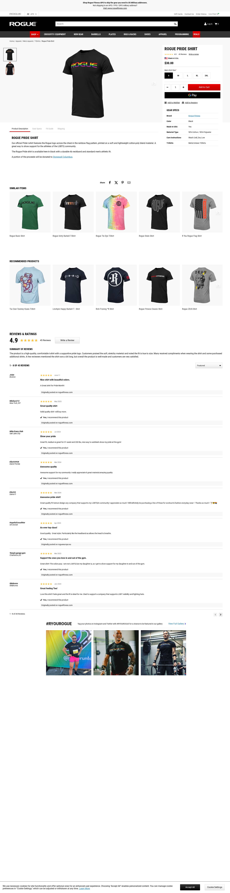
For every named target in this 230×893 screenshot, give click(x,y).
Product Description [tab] (20, 129)
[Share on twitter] (116, 182)
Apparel (18, 41)
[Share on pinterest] (122, 182)
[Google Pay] (192, 95)
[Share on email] (129, 182)
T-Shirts (37, 41)
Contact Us (189, 14)
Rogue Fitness (194, 116)
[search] (116, 23)
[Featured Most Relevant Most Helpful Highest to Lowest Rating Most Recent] (209, 365)
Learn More (84, 888)
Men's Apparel (28, 41)
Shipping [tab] (61, 129)
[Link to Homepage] (23, 24)
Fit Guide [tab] (49, 129)
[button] (175, 23)
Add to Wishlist (174, 103)
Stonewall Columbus (62, 157)
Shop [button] (33, 34)
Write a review (194, 54)
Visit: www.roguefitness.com (115, 8)
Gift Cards (178, 14)
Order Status (201, 14)
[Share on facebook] (109, 182)
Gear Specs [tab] (37, 129)
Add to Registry (191, 103)
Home (12, 41)
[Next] (221, 614)
